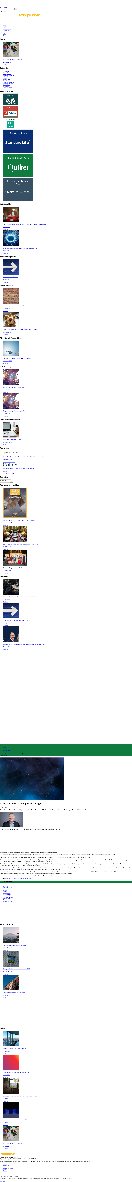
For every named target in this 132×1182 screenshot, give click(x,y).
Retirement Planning (8, 83)
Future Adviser (6, 36)
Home (4, 744)
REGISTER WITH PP (5, 7)
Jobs (4, 33)
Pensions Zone (6, 79)
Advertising (6, 1165)
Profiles (5, 26)
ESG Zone (5, 72)
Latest (4, 25)
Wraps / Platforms (7, 87)
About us (5, 1164)
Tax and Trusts (6, 85)
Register (5, 1166)
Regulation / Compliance (9, 82)
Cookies (5, 1171)
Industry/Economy (7, 74)
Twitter (1, 1173)
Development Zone (7, 30)
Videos (4, 31)
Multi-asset (5, 78)
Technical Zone (7, 29)
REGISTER (3, 1181)
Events (4, 34)
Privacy (5, 1169)
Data (4, 27)
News (4, 747)
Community (6, 71)
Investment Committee (8, 75)
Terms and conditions (8, 1168)
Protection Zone (7, 80)
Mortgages (5, 76)
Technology (6, 86)
